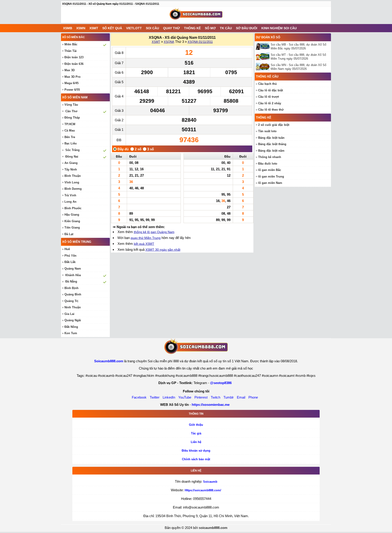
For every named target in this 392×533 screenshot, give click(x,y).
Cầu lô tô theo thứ (271, 109)
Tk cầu (226, 28)
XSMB (67, 28)
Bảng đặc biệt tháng (272, 144)
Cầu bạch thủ (267, 83)
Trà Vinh (70, 195)
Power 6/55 (72, 89)
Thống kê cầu (267, 76)
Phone (253, 397)
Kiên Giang (72, 221)
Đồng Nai (71, 156)
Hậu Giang (71, 214)
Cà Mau (69, 130)
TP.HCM (69, 124)
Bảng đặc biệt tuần (271, 137)
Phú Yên (70, 255)
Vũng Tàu (71, 104)
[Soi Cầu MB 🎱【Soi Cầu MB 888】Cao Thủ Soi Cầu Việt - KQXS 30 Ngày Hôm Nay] (196, 15)
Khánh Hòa (73, 275)
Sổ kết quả (112, 28)
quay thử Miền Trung (146, 238)
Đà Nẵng (71, 281)
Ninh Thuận (72, 307)
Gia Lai (69, 314)
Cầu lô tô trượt (268, 96)
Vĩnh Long (71, 182)
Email (241, 397)
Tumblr (228, 397)
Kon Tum (70, 333)
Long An (70, 201)
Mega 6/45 (71, 83)
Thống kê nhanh (269, 157)
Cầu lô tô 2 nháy (269, 103)
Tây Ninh (70, 169)
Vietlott (134, 28)
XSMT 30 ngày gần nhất (162, 249)
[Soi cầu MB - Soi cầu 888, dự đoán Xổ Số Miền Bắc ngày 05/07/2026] (263, 46)
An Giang (71, 163)
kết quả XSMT (144, 244)
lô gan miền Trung (271, 176)
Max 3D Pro (72, 76)
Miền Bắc (70, 44)
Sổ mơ (210, 28)
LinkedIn (169, 397)
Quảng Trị (71, 301)
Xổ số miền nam (75, 97)
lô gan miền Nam (270, 183)
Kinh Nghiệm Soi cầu (279, 28)
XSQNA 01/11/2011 (200, 42)
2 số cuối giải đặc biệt (273, 125)
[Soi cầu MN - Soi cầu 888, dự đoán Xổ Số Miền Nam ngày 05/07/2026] (263, 66)
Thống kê (192, 28)
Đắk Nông (71, 327)
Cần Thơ (71, 111)
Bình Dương (73, 188)
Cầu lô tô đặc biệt (270, 90)
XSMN (80, 28)
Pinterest (201, 397)
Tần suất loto (267, 131)
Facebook (139, 397)
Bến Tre (69, 137)
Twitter (154, 397)
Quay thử (171, 28)
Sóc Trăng (72, 150)
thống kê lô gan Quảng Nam (154, 232)
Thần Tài (70, 51)
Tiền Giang (72, 227)
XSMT (93, 28)
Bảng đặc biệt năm (271, 150)
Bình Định (71, 288)
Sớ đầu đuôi (246, 28)
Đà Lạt (68, 234)
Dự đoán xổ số (268, 37)
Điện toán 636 (73, 64)
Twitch (215, 397)
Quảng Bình (72, 294)
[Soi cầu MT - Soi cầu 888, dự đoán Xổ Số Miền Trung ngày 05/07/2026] (263, 56)
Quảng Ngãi (72, 320)
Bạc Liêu (70, 143)
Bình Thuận (72, 176)
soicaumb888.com (213, 528)
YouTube (184, 397)
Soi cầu (152, 28)
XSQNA (169, 42)
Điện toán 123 (73, 57)
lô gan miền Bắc (269, 170)
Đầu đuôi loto (267, 163)
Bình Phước (72, 208)
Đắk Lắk (70, 262)
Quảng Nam (72, 268)
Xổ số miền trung (76, 241)
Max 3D (69, 70)
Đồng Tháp (72, 117)
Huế (67, 249)
